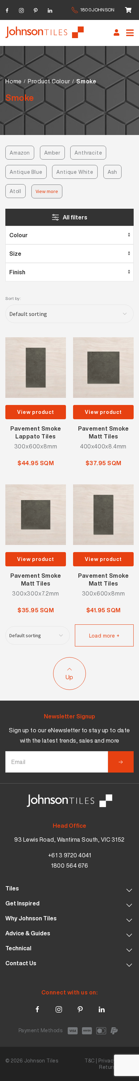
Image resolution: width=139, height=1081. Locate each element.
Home (13, 81)
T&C (89, 1060)
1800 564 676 (69, 865)
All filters (75, 217)
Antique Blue (26, 172)
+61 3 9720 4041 (69, 855)
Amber (52, 152)
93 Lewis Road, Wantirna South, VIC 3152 (69, 839)
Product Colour (49, 81)
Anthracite (88, 152)
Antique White (74, 172)
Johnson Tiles (41, 1060)
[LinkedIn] (50, 9)
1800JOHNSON (97, 9)
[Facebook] (7, 9)
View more (47, 191)
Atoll (15, 191)
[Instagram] (21, 9)
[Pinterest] (36, 9)
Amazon (20, 152)
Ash (112, 172)
